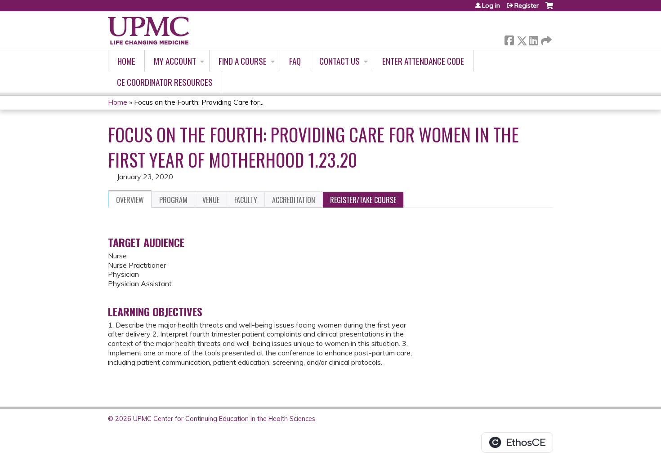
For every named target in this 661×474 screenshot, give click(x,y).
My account (175, 60)
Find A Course (243, 60)
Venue (210, 200)
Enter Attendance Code (423, 60)
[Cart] (549, 8)
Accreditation (293, 200)
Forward (545, 38)
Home (126, 60)
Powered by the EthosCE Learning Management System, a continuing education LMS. (517, 442)
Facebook (509, 39)
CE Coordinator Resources (165, 82)
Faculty (245, 200)
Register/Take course (363, 200)
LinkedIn (533, 39)
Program (173, 200)
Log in (491, 5)
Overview (130, 200)
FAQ (295, 60)
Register (526, 5)
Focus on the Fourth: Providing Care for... (199, 101)
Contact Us (339, 60)
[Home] (148, 30)
